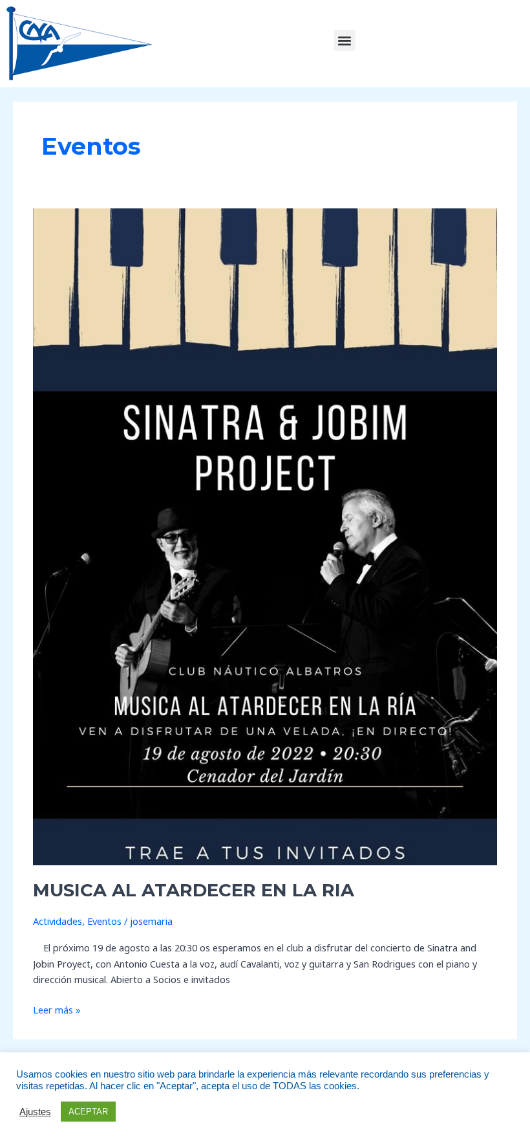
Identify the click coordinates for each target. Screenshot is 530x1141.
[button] (344, 40)
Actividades (57, 920)
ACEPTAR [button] (88, 1111)
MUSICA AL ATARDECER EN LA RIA (193, 890)
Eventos (104, 920)
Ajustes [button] (35, 1112)
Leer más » (57, 1009)
